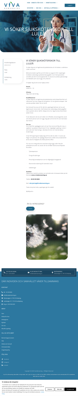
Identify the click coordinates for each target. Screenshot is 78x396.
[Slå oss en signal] (4, 272)
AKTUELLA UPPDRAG (51, 8)
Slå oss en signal (11, 271)
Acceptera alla (70, 389)
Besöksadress (58, 271)
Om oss (38, 8)
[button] (44, 2)
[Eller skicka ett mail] (28, 272)
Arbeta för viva (37, 3)
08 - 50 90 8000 (10, 273)
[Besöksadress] (52, 272)
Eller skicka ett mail (36, 271)
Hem (28, 3)
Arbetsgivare (51, 3)
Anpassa (50, 389)
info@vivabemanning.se (36, 273)
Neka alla (59, 389)
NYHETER (30, 8)
